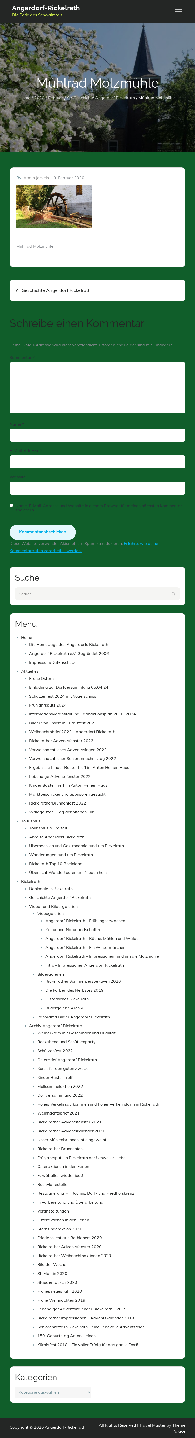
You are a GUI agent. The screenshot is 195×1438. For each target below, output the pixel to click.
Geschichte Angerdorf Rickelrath (60, 897)
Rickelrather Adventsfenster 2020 (69, 1246)
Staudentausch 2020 (57, 1282)
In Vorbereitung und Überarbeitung (70, 1202)
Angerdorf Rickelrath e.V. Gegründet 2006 (69, 653)
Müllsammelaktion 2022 (60, 1086)
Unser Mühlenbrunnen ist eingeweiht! (72, 1139)
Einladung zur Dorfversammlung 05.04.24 (68, 687)
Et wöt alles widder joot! (60, 1175)
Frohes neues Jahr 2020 (59, 1291)
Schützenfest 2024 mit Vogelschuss (62, 696)
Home (26, 637)
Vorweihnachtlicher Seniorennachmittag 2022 (72, 758)
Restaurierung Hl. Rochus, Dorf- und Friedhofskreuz (85, 1193)
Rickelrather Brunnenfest (60, 1148)
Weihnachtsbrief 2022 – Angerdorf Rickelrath (72, 731)
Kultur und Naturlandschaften (73, 929)
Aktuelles (30, 671)
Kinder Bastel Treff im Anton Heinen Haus (68, 785)
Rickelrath (30, 881)
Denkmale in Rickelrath (51, 888)
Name (17, 424)
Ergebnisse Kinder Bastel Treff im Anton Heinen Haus (79, 767)
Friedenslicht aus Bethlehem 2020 (69, 1237)
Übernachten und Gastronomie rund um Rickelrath (76, 845)
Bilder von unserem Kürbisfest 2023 (63, 722)
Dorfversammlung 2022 (60, 1095)
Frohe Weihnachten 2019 (61, 1300)
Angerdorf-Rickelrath (46, 8)
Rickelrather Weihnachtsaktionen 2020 (74, 1255)
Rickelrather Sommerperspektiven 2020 (83, 981)
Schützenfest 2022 (55, 1050)
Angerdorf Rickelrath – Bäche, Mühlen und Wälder (92, 938)
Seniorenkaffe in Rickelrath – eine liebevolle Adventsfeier (90, 1326)
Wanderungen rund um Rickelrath (61, 854)
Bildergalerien (50, 974)
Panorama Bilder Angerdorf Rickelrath (73, 1016)
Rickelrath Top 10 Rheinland (56, 863)
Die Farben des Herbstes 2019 (74, 990)
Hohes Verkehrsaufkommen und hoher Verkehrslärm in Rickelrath (98, 1104)
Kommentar (22, 357)
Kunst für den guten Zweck (62, 1068)
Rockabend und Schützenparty (66, 1041)
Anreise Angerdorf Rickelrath (56, 836)
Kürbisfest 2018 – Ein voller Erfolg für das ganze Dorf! (87, 1344)
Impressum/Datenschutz (52, 662)
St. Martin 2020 (52, 1273)
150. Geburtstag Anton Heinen (66, 1335)
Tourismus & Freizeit (48, 827)
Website (18, 477)
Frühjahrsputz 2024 (48, 705)
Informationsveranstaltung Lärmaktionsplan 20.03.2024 (82, 713)
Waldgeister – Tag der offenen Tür (61, 811)
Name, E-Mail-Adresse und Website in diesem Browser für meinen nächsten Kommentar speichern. (98, 508)
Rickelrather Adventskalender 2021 (71, 1130)
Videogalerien (50, 913)
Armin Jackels (36, 177)
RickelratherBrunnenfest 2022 (57, 803)
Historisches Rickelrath (67, 999)
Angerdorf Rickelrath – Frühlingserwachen (85, 920)
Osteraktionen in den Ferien (63, 1166)
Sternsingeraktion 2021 (59, 1228)
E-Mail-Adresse (26, 450)
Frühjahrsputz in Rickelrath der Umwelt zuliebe (81, 1157)
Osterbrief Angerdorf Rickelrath (67, 1059)
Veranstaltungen (53, 1211)
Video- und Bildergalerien (53, 906)
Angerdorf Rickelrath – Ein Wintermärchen (85, 947)
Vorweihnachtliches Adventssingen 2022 (68, 749)
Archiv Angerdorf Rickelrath (55, 1025)
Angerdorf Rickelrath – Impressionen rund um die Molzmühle (102, 956)
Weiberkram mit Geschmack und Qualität (76, 1032)
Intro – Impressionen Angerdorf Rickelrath (84, 965)
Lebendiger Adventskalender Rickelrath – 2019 (82, 1309)
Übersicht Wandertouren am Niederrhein (68, 872)
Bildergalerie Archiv (64, 1007)
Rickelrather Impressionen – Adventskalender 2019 (85, 1317)
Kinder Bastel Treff (54, 1077)
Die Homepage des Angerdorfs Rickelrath (68, 644)
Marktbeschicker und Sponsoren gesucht (67, 794)
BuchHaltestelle (52, 1184)
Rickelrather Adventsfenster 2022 (61, 740)
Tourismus (30, 820)
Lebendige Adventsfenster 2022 (60, 776)
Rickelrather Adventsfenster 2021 (69, 1121)
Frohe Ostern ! (42, 678)
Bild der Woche (51, 1264)
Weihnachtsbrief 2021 (58, 1113)
